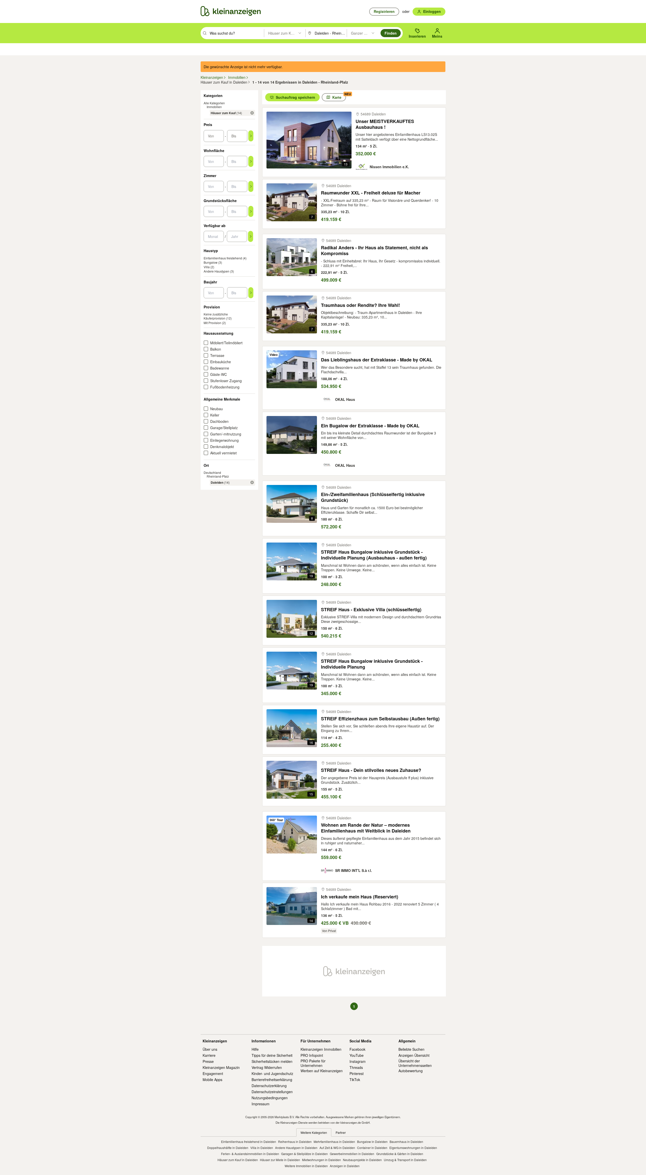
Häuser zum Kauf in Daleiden (238, 1160)
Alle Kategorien (214, 103)
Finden (391, 33)
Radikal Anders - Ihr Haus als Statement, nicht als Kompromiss (374, 251)
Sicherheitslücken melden (272, 1061)
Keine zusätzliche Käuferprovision (216, 316)
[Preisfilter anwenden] (250, 135)
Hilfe (255, 1049)
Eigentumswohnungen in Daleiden (413, 1147)
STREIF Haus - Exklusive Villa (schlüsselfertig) (371, 610)
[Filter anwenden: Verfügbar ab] (250, 236)
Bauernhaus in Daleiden (406, 1141)
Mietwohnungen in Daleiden (321, 1160)
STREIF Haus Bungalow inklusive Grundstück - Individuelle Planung (372, 664)
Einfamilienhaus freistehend (223, 258)
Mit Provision (212, 323)
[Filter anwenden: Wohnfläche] (250, 161)
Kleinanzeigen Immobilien (321, 1049)
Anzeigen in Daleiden (345, 1166)
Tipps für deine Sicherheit (272, 1055)
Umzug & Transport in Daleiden (405, 1160)
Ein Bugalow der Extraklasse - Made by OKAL (370, 426)
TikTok (354, 1079)
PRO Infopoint (312, 1055)
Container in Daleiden (372, 1147)
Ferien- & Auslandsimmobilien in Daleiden (250, 1154)
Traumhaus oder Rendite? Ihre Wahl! (360, 305)
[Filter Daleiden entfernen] (252, 482)
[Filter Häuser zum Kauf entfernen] (252, 113)
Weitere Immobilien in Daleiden (306, 1166)
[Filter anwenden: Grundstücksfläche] (250, 211)
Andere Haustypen (216, 271)
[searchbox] (236, 33)
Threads (356, 1067)
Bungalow (211, 262)
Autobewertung (410, 1070)
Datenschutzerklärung (269, 1085)
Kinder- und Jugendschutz (272, 1073)
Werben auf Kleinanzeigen (322, 1070)
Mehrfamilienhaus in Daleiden (334, 1141)
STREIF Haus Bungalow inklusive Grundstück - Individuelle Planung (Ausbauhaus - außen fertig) (374, 555)
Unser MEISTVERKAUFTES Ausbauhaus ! (385, 124)
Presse (208, 1061)
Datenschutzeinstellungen (272, 1091)
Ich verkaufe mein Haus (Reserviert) (359, 897)
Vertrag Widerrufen (267, 1067)
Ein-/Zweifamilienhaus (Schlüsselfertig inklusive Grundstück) (373, 497)
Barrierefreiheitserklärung (272, 1079)
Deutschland (212, 472)
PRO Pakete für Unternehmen (313, 1063)
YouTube (356, 1055)
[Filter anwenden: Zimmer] (250, 186)
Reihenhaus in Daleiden (295, 1141)
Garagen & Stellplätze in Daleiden (304, 1154)
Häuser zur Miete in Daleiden (280, 1160)
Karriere (209, 1055)
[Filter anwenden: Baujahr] (250, 292)
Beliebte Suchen (411, 1049)
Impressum (261, 1103)
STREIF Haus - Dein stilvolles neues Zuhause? (371, 770)
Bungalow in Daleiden (372, 1141)
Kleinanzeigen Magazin (221, 1067)
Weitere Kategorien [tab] (314, 1132)
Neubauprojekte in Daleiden (362, 1160)
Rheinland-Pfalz (218, 476)
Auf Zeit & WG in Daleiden (337, 1147)
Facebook (357, 1049)
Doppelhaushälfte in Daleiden (227, 1147)
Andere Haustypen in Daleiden (296, 1147)
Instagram (357, 1061)
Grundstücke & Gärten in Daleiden (399, 1154)
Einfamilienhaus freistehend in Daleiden (248, 1141)
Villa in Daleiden (261, 1147)
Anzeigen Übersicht (413, 1055)
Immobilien (214, 107)
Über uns (210, 1049)
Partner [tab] (341, 1132)
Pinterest (356, 1073)
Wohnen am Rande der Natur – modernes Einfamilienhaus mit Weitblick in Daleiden (366, 828)
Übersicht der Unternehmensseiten (415, 1063)
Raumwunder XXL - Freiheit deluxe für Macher (370, 193)
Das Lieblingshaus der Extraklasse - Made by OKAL (376, 360)
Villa (207, 267)
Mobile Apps (212, 1079)
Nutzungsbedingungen (270, 1097)
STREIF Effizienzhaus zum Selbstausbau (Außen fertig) (380, 719)
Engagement (213, 1073)
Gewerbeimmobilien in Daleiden (352, 1154)
